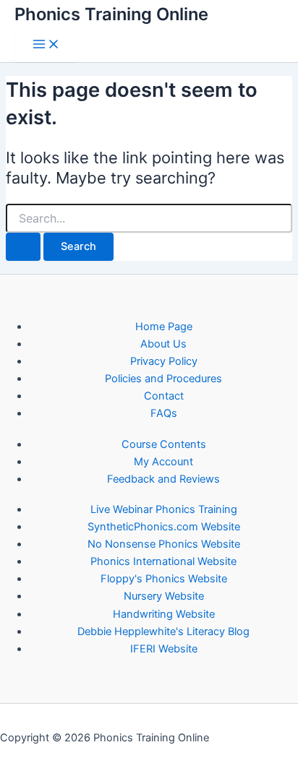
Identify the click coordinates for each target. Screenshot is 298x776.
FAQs (163, 413)
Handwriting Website (164, 614)
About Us (163, 343)
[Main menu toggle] (46, 45)
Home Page (163, 326)
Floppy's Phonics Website (164, 578)
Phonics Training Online (111, 14)
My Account (163, 461)
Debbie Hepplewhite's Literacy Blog (163, 631)
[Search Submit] (23, 247)
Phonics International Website (163, 561)
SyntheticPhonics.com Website (164, 526)
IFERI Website (163, 648)
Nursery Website (164, 596)
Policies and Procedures (163, 378)
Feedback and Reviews (163, 479)
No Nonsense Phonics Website (164, 544)
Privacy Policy (163, 361)
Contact (164, 395)
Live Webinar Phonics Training (163, 509)
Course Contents (164, 444)
